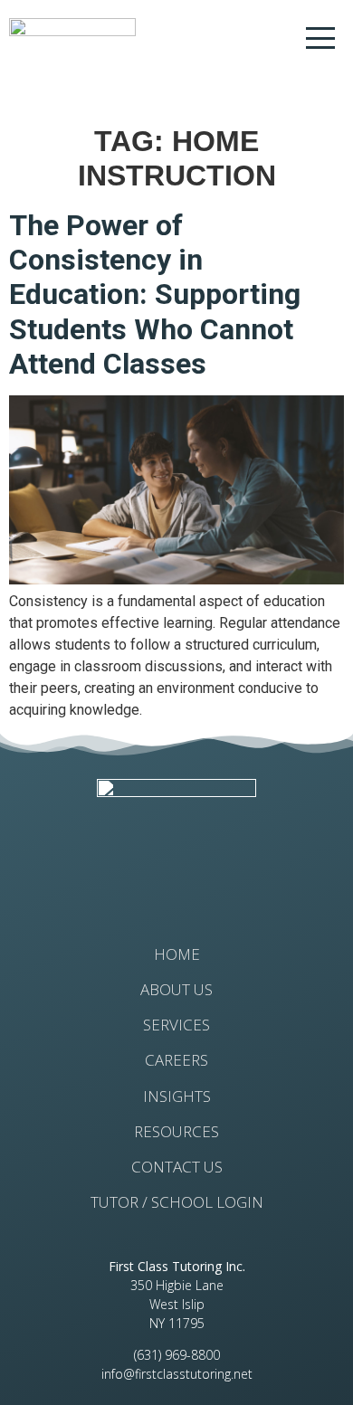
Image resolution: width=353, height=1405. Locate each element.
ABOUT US (176, 990)
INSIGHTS (177, 1096)
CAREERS (176, 1060)
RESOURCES (176, 1132)
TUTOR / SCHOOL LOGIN (177, 1202)
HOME (177, 954)
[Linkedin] (206, 886)
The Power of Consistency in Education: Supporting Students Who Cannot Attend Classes (155, 295)
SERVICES (176, 1025)
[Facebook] (147, 886)
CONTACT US (177, 1167)
